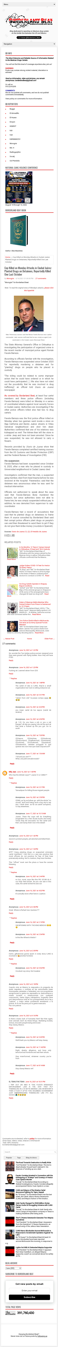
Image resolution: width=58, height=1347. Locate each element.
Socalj (12, 156)
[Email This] (5, 535)
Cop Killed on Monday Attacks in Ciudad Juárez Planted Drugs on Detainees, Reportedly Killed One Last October (27, 271)
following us (42, 1336)
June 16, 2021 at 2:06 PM (28, 907)
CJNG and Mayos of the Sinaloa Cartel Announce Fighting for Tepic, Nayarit (30, 1191)
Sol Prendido (15, 161)
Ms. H (12, 148)
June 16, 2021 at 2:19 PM (35, 922)
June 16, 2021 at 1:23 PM (28, 667)
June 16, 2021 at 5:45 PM (35, 1037)
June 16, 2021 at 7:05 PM (35, 735)
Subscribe (29, 1297)
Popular (9, 1158)
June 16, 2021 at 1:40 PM (26, 772)
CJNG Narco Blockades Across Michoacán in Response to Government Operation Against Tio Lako (34, 1233)
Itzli (11, 130)
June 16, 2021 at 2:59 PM (35, 797)
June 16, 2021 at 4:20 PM (35, 707)
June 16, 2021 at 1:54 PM (28, 849)
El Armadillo (14, 113)
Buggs (12, 109)
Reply (11, 660)
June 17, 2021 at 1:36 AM (35, 754)
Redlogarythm (15, 152)
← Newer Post (8, 639)
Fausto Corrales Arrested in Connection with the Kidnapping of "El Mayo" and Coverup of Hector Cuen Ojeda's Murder (34, 1177)
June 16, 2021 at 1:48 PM (35, 683)
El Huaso (13, 118)
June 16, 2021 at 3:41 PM (35, 695)
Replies (14, 678)
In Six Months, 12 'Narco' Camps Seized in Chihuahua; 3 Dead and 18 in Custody (34, 548)
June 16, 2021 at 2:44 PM (35, 876)
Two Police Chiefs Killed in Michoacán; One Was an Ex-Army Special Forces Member (34, 623)
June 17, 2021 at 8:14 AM (35, 1065)
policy (12, 99)
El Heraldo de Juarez (39, 532)
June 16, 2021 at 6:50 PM (35, 719)
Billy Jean (12, 772)
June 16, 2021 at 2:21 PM (35, 787)
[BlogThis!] (8, 535)
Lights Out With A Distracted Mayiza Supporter (34, 1247)
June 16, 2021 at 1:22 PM (28, 650)
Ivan (11, 135)
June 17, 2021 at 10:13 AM (36, 813)
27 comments (40, 278)
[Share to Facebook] (13, 535)
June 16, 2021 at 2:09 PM (28, 951)
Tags (19, 1158)
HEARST (13, 126)
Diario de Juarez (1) (19, 532)
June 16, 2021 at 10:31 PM (35, 1082)
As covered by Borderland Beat (19, 395)
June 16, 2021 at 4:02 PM (35, 891)
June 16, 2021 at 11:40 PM (36, 1047)
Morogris (13, 143)
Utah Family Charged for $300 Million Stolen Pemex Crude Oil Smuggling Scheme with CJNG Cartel (34, 1205)
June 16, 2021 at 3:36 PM (35, 968)
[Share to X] (10, 535)
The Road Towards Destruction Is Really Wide (33, 1162)
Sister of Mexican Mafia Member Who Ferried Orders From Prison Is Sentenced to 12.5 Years (35, 604)
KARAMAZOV (15, 139)
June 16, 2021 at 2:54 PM (35, 934)
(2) (29, 532)
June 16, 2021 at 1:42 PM (28, 836)
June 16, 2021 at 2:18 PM (28, 984)
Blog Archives (31, 1158)
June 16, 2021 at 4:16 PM (28, 1016)
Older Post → (50, 639)
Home (7, 257)
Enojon (12, 122)
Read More (11, 559)
